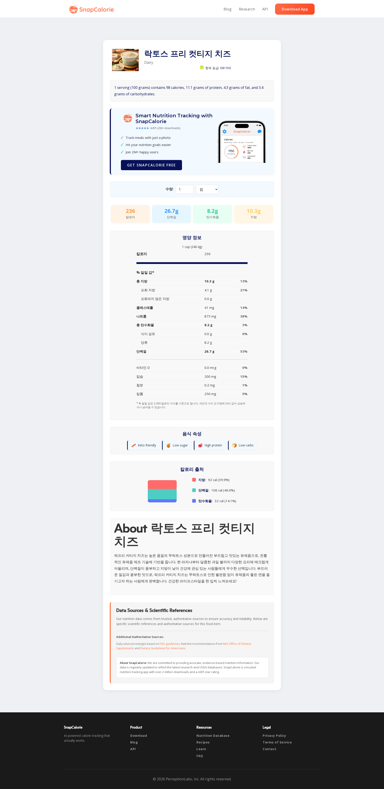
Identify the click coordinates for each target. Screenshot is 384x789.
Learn (201, 749)
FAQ (199, 756)
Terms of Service (277, 742)
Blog (228, 9)
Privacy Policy (274, 735)
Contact (269, 749)
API (265, 9)
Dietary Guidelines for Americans (162, 648)
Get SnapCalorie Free (151, 165)
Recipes (203, 742)
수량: (170, 188)
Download (138, 735)
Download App (295, 9)
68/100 (225, 68)
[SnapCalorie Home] (92, 9)
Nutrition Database (213, 735)
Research (247, 9)
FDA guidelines (170, 644)
